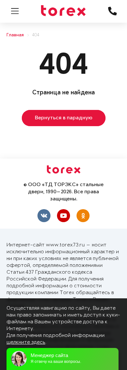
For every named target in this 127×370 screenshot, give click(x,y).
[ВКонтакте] (43, 215)
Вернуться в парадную (63, 118)
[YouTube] (63, 215)
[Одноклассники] (83, 215)
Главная (15, 35)
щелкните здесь (26, 342)
